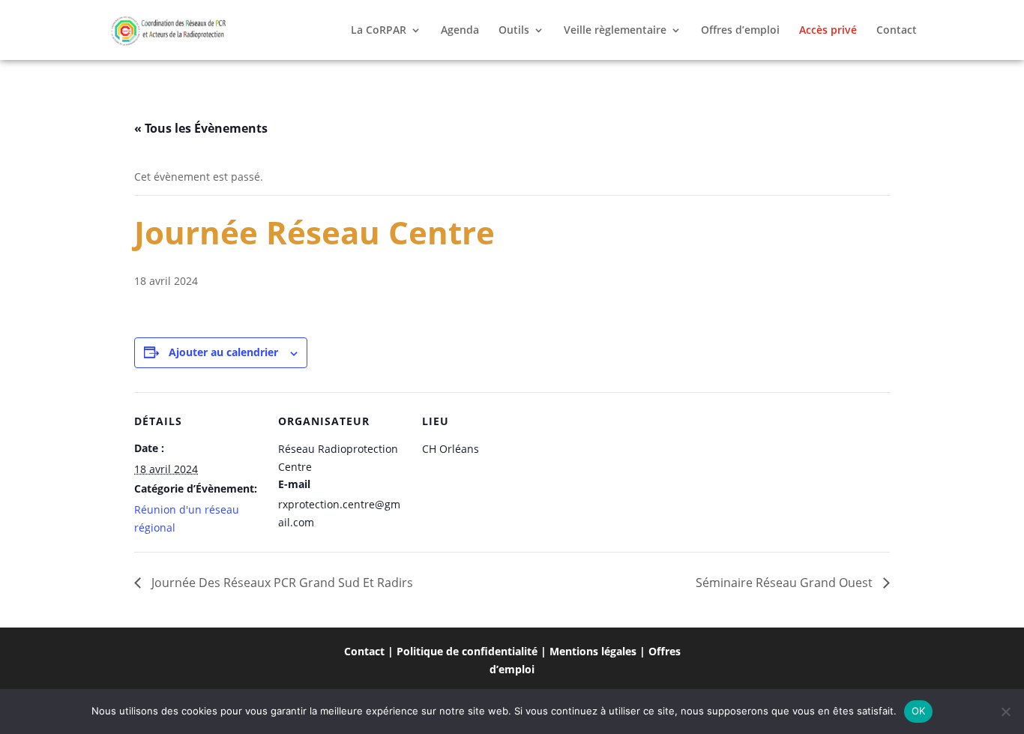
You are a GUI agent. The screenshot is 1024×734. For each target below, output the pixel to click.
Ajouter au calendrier (223, 352)
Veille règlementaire (615, 31)
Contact (896, 31)
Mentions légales (592, 651)
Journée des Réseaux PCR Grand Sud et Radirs (280, 582)
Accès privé (828, 31)
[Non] (1005, 711)
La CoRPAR (378, 31)
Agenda (460, 31)
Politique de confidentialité (467, 651)
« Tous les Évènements (201, 128)
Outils (514, 31)
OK (919, 711)
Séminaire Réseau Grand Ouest (786, 582)
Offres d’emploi (740, 31)
